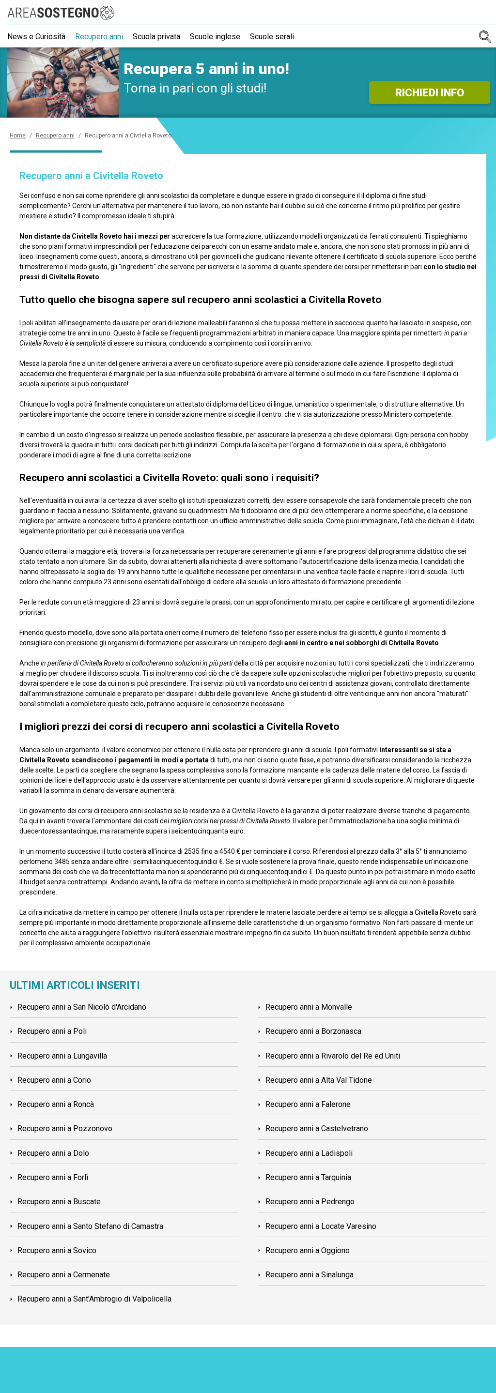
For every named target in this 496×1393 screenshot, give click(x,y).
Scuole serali (272, 36)
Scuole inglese (215, 36)
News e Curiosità (36, 36)
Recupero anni (99, 36)
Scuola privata (156, 36)
